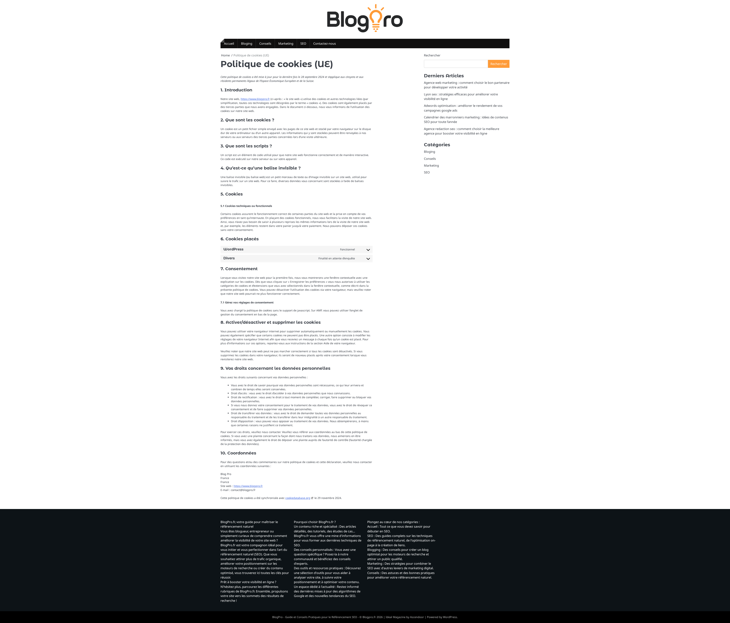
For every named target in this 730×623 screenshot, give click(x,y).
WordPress (450, 617)
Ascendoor (417, 617)
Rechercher (432, 55)
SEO (303, 43)
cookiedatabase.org (297, 498)
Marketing (285, 43)
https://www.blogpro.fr (255, 99)
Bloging (246, 43)
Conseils (265, 43)
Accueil (229, 43)
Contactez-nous (324, 43)
